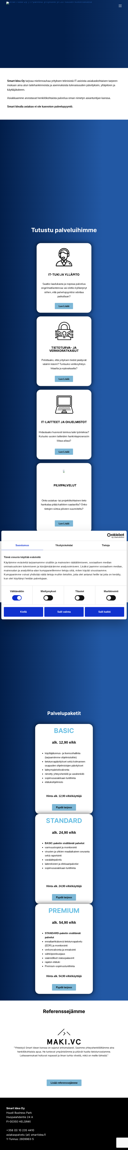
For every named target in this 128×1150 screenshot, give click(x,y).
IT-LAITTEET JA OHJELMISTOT (64, 422)
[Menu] (120, 5)
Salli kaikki (104, 611)
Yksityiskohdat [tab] (64, 545)
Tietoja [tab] (106, 545)
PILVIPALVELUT (65, 485)
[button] (9, 1045)
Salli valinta (64, 611)
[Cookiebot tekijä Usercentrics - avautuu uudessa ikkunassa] (109, 535)
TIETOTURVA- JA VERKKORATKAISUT (64, 349)
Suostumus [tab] (22, 545)
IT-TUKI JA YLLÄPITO (64, 274)
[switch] (48, 597)
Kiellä (23, 611)
